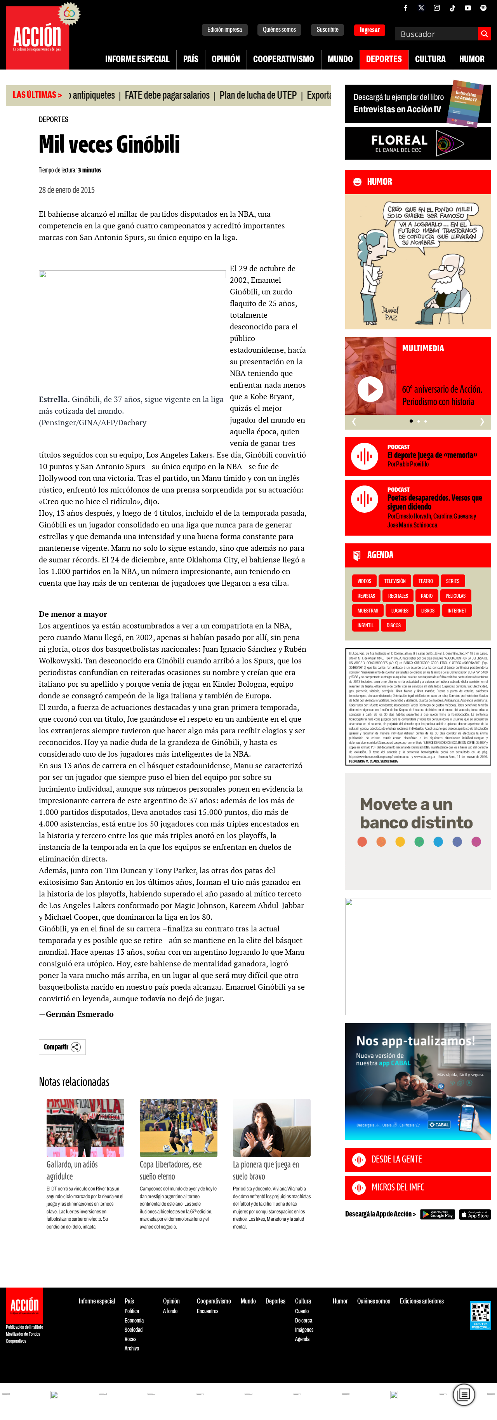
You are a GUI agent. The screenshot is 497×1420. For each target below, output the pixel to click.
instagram (437, 8)
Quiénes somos (279, 30)
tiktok (452, 8)
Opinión (226, 60)
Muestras (368, 611)
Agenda (302, 1339)
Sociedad (133, 1330)
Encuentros (207, 1311)
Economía (134, 1321)
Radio (427, 596)
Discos (394, 625)
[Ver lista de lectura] (464, 1394)
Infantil (366, 625)
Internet (457, 611)
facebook (406, 8)
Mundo (340, 60)
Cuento (302, 1311)
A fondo (170, 1311)
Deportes (384, 60)
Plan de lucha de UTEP (232, 96)
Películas (456, 596)
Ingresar (370, 30)
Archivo (132, 1349)
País (190, 60)
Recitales (398, 596)
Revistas (366, 596)
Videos (364, 581)
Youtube (468, 8)
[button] (411, 421)
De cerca (303, 1321)
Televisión (395, 581)
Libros (427, 611)
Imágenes (304, 1330)
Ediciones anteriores (422, 1301)
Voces (130, 1339)
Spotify (483, 8)
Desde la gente (397, 1159)
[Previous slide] (355, 956)
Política (132, 1311)
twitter (421, 7)
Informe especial (137, 60)
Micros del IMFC (398, 1187)
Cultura (430, 60)
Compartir (56, 1047)
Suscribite (328, 30)
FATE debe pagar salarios (141, 96)
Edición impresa (224, 30)
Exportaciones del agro (319, 96)
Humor (472, 60)
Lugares (399, 611)
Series (452, 581)
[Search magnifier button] (484, 33)
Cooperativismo (283, 60)
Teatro (426, 581)
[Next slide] (481, 956)
